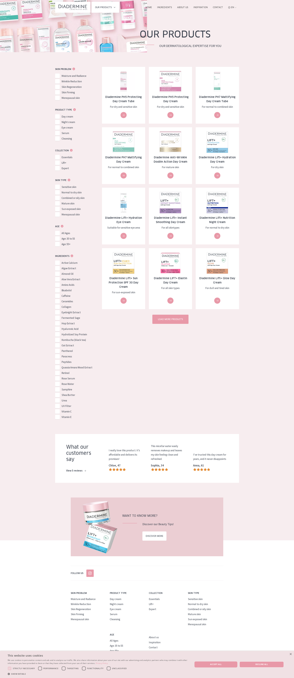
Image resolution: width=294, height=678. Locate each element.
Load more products (170, 319)
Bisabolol (67, 290)
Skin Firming (68, 92)
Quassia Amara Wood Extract (77, 367)
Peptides (67, 362)
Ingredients (164, 7)
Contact (218, 7)
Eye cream (67, 127)
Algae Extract (69, 268)
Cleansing (67, 138)
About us (182, 7)
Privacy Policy (102, 663)
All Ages (66, 233)
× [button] (290, 654)
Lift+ (64, 162)
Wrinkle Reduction (72, 81)
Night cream (68, 122)
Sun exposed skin (71, 209)
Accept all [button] (216, 664)
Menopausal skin (71, 98)
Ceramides (67, 301)
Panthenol (67, 351)
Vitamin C (67, 411)
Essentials (67, 157)
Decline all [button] (261, 664)
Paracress (67, 356)
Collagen (66, 307)
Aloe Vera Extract (71, 279)
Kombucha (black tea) (74, 340)
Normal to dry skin (72, 192)
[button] (98, 674)
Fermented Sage (71, 318)
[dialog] (147, 664)
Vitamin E (67, 417)
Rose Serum (68, 378)
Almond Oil (68, 274)
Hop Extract (68, 323)
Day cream (67, 116)
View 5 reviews (74, 470)
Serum (65, 133)
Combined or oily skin (73, 198)
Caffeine (66, 296)
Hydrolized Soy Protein (74, 334)
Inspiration (200, 7)
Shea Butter (68, 395)
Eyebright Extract (71, 312)
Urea (64, 400)
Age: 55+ (66, 244)
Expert (65, 168)
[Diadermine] (72, 7)
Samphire (67, 389)
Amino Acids (68, 285)
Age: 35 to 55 (68, 238)
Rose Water (68, 384)
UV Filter (66, 406)
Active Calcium (69, 262)
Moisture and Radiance (74, 76)
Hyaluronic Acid (70, 329)
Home (148, 7)
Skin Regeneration (72, 87)
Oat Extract (68, 345)
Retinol (66, 373)
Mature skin (68, 203)
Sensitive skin (69, 187)
